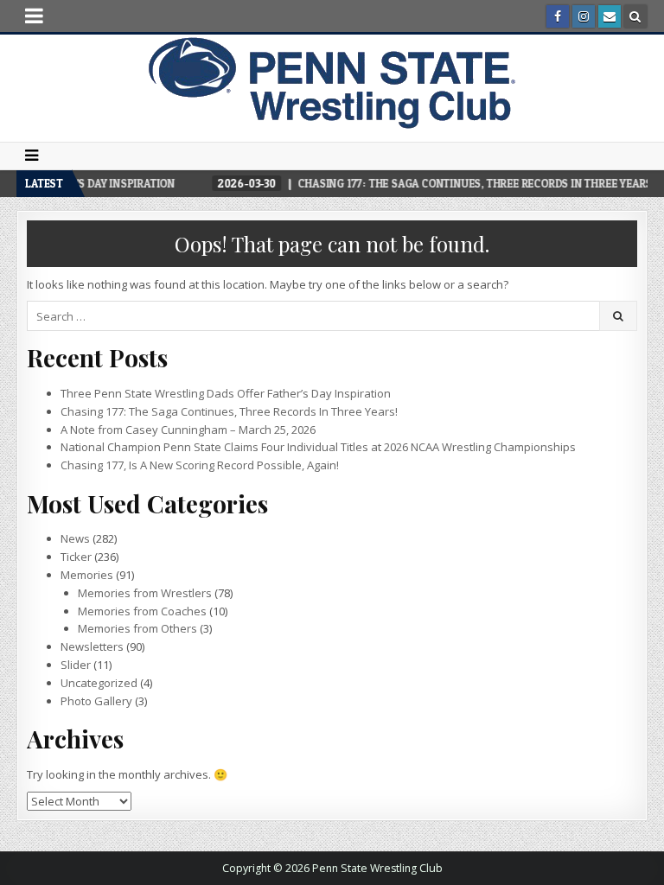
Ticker (76, 556)
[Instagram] (583, 16)
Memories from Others (137, 628)
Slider (76, 664)
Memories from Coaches (142, 611)
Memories (87, 575)
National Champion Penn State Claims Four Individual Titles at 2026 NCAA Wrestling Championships (318, 447)
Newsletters (92, 646)
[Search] (635, 16)
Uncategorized (99, 683)
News (75, 538)
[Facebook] (557, 16)
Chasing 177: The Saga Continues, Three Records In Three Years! (229, 411)
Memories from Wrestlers (145, 593)
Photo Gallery (96, 701)
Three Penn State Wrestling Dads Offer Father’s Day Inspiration (226, 393)
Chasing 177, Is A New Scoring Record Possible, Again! (200, 465)
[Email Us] (609, 16)
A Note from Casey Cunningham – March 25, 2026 (188, 429)
